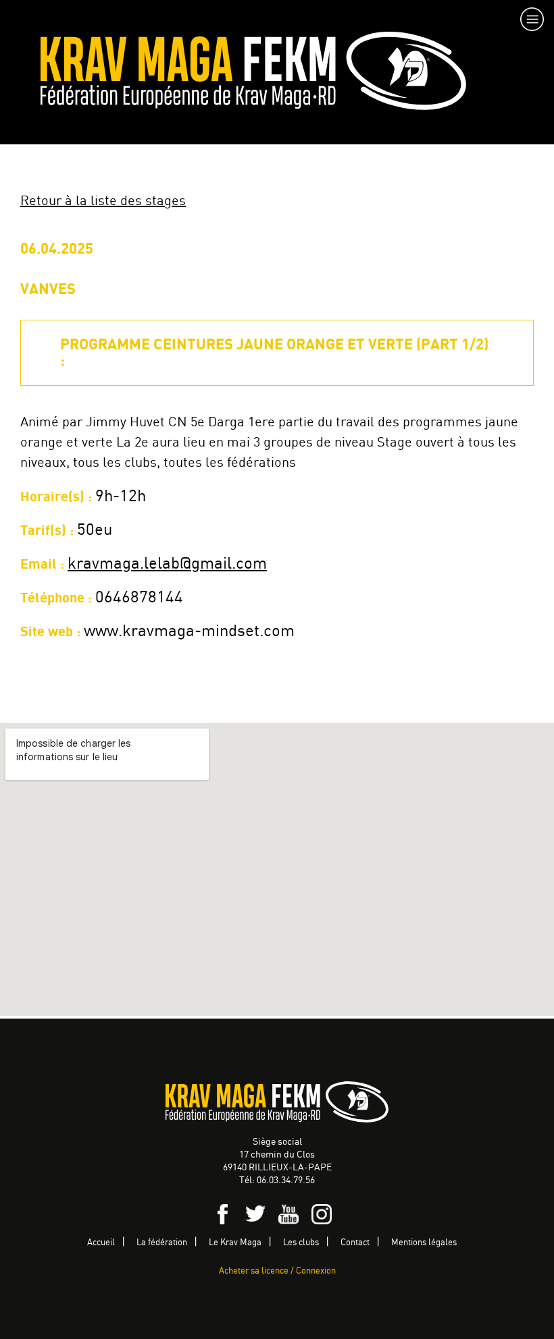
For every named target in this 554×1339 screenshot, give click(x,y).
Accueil (101, 1242)
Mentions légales (424, 1242)
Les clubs (301, 1242)
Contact (355, 1242)
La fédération (161, 1242)
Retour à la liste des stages (103, 201)
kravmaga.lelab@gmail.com (167, 564)
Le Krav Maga (235, 1242)
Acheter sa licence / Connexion (277, 1271)
